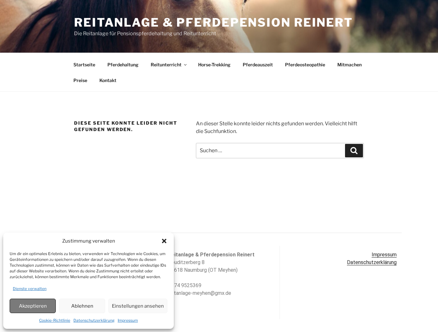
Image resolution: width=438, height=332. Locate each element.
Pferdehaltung (123, 64)
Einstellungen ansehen (138, 306)
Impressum (128, 320)
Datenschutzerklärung (93, 320)
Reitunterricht (166, 64)
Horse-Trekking (214, 64)
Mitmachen (349, 64)
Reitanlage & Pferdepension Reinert (213, 22)
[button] (164, 241)
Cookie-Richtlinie (54, 320)
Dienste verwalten (29, 288)
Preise (80, 80)
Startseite (84, 64)
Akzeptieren (33, 306)
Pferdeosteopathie (305, 64)
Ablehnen (82, 306)
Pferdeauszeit (258, 64)
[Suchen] (354, 150)
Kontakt (107, 80)
